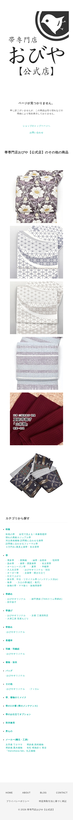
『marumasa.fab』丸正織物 (20, 751)
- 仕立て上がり (13, 576)
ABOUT (26, 793)
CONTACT (62, 793)
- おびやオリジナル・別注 (36, 570)
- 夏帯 (33, 566)
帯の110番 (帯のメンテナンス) (22, 706)
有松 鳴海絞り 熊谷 (37, 747)
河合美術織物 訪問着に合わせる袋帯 (24, 540)
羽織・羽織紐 (12, 649)
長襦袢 (9, 640)
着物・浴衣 (11, 662)
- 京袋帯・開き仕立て (34, 573)
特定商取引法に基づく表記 (53, 801)
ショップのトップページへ (36, 126)
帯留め (9, 627)
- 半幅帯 (44, 566)
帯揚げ (9, 610)
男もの (9, 731)
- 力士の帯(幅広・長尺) (28, 582)
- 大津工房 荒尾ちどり (17, 618)
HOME (9, 793)
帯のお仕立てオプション (18, 714)
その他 (9, 684)
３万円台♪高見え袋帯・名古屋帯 (22, 547)
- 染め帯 (10, 563)
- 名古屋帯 (45, 563)
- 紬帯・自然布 (39, 560)
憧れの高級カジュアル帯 (18, 537)
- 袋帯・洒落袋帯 (27, 563)
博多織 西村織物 (35, 744)
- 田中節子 (11, 602)
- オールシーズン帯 (16, 566)
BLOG (43, 793)
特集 (8, 529)
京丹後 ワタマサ (14, 744)
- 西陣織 (22, 560)
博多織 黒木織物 (14, 747)
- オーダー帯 (12, 573)
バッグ (9, 670)
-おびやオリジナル (15, 632)
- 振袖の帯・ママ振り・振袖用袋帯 (24, 585)
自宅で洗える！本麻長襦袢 (33, 534)
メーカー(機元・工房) (17, 739)
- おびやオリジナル (16, 599)
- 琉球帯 (55, 560)
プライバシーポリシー (17, 801)
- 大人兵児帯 (12, 570)
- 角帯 (9, 582)
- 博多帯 (10, 560)
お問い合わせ (36, 132)
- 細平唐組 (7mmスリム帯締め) (46, 599)
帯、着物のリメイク (16, 697)
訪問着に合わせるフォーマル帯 (22, 544)
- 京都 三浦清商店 (39, 615)
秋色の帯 (10, 534)
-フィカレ (34, 689)
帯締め (9, 594)
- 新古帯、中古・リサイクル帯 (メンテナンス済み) (32, 579)
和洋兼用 (10, 723)
